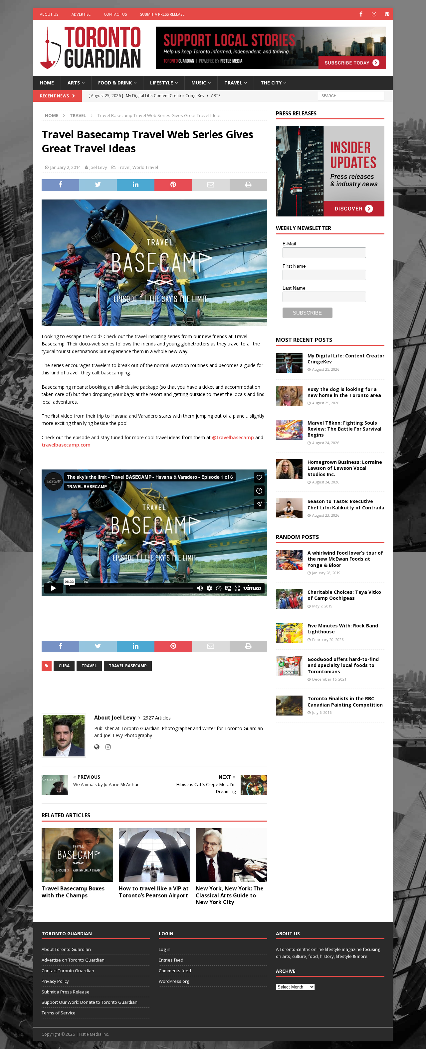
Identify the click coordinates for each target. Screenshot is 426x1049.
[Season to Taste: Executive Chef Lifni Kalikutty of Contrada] (289, 508)
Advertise (81, 14)
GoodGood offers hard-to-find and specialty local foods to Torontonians (343, 665)
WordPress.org (174, 981)
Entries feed (171, 960)
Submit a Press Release (162, 14)
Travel (233, 82)
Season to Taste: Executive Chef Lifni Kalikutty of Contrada (346, 504)
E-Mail (289, 243)
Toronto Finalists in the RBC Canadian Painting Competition (345, 701)
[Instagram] (374, 14)
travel (89, 666)
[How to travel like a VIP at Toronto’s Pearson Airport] (154, 855)
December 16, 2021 (329, 679)
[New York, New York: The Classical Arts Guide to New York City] (231, 855)
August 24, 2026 (325, 442)
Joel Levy (98, 167)
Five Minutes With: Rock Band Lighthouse (343, 628)
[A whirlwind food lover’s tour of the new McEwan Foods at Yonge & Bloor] (289, 560)
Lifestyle (161, 82)
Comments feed (175, 971)
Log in (164, 949)
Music (198, 82)
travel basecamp (128, 666)
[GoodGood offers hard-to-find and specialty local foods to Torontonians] (289, 666)
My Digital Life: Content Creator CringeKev (346, 358)
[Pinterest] (387, 14)
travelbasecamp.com (66, 445)
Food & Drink (115, 82)
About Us (49, 14)
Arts (74, 82)
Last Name (294, 288)
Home (47, 82)
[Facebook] (361, 14)
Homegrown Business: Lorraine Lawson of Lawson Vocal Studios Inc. (345, 468)
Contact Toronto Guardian (68, 971)
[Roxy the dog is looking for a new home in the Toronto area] (289, 396)
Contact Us (115, 14)
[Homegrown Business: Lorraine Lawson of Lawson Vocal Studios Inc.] (289, 469)
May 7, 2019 (322, 605)
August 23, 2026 (325, 515)
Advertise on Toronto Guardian (73, 960)
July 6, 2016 (321, 712)
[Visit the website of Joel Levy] (96, 747)
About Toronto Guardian (66, 949)
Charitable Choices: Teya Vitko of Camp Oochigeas (344, 595)
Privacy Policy (55, 981)
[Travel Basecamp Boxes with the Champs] (77, 855)
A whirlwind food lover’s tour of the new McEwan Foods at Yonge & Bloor (345, 559)
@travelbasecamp (233, 437)
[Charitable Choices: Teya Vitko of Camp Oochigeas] (289, 599)
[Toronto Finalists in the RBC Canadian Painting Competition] (289, 706)
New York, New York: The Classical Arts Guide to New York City (230, 895)
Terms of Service (59, 1013)
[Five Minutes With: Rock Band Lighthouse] (289, 633)
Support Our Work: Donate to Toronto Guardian (89, 1002)
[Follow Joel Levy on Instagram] (105, 747)
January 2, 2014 (65, 167)
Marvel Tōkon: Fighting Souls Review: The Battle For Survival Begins (344, 429)
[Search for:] (351, 95)
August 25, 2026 (325, 369)
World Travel (145, 167)
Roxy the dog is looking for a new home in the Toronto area (344, 392)
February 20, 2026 (327, 639)
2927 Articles (157, 718)
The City (271, 82)
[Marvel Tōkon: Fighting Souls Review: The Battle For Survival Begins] (289, 430)
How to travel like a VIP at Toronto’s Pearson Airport (154, 892)
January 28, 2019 (326, 572)
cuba (64, 666)
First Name (294, 266)
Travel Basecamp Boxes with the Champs (73, 892)
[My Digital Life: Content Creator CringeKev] (289, 363)
